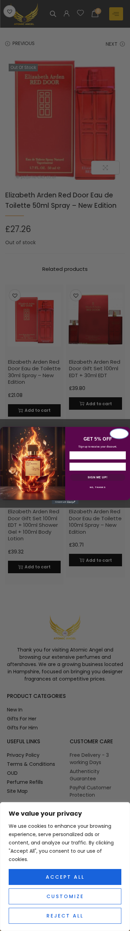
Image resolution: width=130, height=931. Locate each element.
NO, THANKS (97, 487)
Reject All (65, 915)
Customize (65, 896)
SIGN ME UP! (97, 477)
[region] (65, 866)
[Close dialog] (119, 433)
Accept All (65, 877)
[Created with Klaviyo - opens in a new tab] (65, 502)
